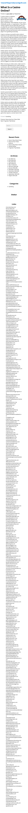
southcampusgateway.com (13, 278)
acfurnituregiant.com (11, 222)
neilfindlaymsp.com (11, 583)
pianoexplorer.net (10, 717)
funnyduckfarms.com (11, 771)
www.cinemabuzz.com (11, 702)
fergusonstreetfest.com (12, 749)
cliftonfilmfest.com (11, 330)
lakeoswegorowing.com (12, 781)
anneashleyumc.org (11, 667)
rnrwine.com (9, 780)
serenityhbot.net (10, 643)
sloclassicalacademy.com (12, 466)
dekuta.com (9, 701)
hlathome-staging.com (12, 384)
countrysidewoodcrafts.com (13, 243)
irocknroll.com (9, 338)
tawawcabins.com (10, 343)
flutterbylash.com (10, 768)
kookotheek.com (10, 275)
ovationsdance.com (11, 403)
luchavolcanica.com (11, 571)
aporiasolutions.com (11, 617)
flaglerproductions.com (12, 472)
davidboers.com (10, 632)
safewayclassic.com (11, 242)
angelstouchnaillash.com (12, 371)
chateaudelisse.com (11, 280)
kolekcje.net (9, 406)
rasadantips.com (10, 227)
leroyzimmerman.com (11, 775)
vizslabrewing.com (10, 350)
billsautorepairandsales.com (13, 745)
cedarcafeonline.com (11, 221)
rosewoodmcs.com (11, 705)
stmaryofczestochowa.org (12, 513)
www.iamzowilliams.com (12, 713)
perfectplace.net (10, 413)
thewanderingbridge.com (12, 516)
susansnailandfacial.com (12, 646)
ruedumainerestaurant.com (13, 495)
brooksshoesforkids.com (12, 614)
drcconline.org (9, 586)
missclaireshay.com (11, 207)
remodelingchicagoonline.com (14, 687)
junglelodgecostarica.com (12, 538)
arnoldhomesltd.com (11, 327)
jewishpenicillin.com (11, 396)
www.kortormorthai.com (12, 664)
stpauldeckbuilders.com (12, 670)
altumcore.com (10, 609)
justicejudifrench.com (11, 515)
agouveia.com (9, 784)
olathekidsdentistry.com (12, 364)
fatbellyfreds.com (10, 728)
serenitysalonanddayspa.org (13, 219)
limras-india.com (10, 208)
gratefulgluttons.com (11, 437)
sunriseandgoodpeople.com (13, 559)
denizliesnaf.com (10, 600)
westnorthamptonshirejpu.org (14, 286)
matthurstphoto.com (11, 752)
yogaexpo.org (9, 419)
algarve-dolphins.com (11, 542)
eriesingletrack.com (11, 358)
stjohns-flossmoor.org (11, 563)
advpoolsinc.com (10, 591)
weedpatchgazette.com (12, 355)
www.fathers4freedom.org (13, 650)
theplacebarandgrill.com (12, 588)
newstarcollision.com (11, 376)
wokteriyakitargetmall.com (13, 385)
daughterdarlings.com (11, 215)
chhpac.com (9, 790)
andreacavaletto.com (11, 422)
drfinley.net (9, 777)
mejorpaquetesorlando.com (13, 367)
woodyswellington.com (12, 726)
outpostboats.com (10, 432)
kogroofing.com (10, 271)
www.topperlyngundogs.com (13, 652)
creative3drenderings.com (12, 627)
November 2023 (13, 171)
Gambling (8, 116)
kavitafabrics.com (10, 570)
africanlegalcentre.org (11, 490)
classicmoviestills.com (11, 443)
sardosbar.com (9, 346)
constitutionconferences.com (13, 602)
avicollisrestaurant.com (12, 585)
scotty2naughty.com (11, 503)
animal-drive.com (10, 611)
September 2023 (13, 174)
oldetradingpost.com (11, 298)
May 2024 (11, 162)
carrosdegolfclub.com (11, 311)
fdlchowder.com (10, 678)
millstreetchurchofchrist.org (13, 760)
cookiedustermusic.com (12, 566)
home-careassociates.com (12, 420)
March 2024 (12, 165)
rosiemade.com (10, 361)
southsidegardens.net (11, 719)
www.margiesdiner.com (12, 676)
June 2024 (11, 160)
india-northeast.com (11, 323)
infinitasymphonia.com (12, 489)
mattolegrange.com (11, 536)
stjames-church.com (11, 501)
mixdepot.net (9, 704)
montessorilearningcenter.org (13, 748)
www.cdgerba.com (10, 734)
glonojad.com (9, 498)
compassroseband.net (11, 608)
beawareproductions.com (12, 507)
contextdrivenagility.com (12, 509)
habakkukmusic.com (11, 640)
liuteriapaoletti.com (11, 557)
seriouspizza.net (10, 606)
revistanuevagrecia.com (12, 499)
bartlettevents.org (10, 291)
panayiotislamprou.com (12, 277)
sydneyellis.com (10, 388)
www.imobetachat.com (12, 634)
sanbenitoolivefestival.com (13, 442)
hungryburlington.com (12, 521)
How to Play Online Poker (15, 140)
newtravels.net (9, 237)
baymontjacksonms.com (12, 551)
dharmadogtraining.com (12, 792)
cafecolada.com (10, 445)
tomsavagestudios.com (12, 397)
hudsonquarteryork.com (12, 731)
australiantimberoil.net (12, 303)
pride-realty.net (10, 765)
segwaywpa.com (10, 618)
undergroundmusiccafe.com (13, 803)
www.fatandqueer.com (11, 666)
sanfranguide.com (10, 451)
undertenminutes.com (11, 224)
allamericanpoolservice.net (13, 394)
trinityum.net (9, 720)
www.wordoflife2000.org (12, 339)
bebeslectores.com (11, 301)
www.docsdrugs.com (11, 675)
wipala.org (8, 428)
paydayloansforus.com (12, 239)
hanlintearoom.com (11, 769)
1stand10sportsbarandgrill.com (13, 3)
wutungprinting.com (11, 547)
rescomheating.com (11, 797)
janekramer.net (10, 525)
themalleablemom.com (12, 518)
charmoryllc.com (10, 452)
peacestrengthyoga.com (12, 656)
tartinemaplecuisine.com (12, 524)
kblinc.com (8, 356)
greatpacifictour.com (11, 577)
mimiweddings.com (11, 798)
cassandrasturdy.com (11, 440)
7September (17, 14)
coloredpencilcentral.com (12, 329)
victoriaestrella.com (11, 579)
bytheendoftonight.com (12, 434)
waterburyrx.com (10, 589)
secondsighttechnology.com (13, 379)
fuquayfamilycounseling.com (13, 783)
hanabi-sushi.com (10, 698)
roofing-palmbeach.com (12, 324)
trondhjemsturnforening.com (13, 740)
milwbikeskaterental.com (12, 550)
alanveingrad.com (10, 544)
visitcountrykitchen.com (12, 541)
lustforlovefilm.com (11, 486)
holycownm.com (10, 573)
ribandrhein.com (10, 405)
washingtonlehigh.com (12, 694)
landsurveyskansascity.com (13, 669)
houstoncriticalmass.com (12, 455)
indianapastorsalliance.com (13, 594)
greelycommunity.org (11, 493)
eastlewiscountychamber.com (13, 463)
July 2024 (11, 159)
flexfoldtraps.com (10, 661)
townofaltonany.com (11, 553)
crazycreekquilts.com (11, 477)
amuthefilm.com (10, 484)
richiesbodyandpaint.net (12, 211)
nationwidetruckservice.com (13, 574)
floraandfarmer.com (11, 315)
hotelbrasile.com (10, 288)
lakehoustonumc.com (11, 638)
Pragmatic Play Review (14, 148)
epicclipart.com (10, 263)
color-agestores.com (11, 426)
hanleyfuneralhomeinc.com (13, 365)
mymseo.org (9, 789)
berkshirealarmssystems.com (13, 349)
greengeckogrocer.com (12, 382)
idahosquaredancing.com (12, 341)
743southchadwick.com (12, 321)
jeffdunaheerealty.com (11, 655)
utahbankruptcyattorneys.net (13, 336)
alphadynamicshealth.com (12, 766)
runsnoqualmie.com (11, 673)
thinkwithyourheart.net (12, 335)
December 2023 (13, 169)
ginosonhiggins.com (11, 545)
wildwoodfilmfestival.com (12, 285)
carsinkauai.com (10, 758)
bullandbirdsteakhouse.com (13, 681)
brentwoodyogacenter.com (13, 688)
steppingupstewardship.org (13, 691)
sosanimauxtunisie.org (12, 269)
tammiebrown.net (10, 531)
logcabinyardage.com (11, 631)
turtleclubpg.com (10, 576)
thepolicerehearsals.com (12, 460)
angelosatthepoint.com (12, 592)
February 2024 (12, 166)
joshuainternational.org (12, 644)
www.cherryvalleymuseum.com (14, 295)
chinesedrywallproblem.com (13, 560)
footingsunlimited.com (12, 672)
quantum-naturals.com (12, 746)
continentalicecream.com (12, 475)
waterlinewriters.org (11, 623)
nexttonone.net (10, 641)
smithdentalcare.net (11, 801)
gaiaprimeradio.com (11, 530)
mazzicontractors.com (11, 722)
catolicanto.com (10, 408)
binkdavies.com (10, 478)
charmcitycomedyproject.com (13, 506)
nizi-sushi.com (9, 527)
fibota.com (8, 733)
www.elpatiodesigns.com (12, 730)
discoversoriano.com (11, 446)
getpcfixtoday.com (10, 259)
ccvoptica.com (9, 693)
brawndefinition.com (11, 474)
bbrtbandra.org (10, 260)
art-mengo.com (10, 528)
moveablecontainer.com (12, 292)
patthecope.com (10, 603)
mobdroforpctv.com (11, 438)
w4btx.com (8, 370)
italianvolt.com (9, 347)
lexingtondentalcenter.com (13, 387)
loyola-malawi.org (10, 429)
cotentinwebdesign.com (12, 297)
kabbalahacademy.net (11, 373)
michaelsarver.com (10, 381)
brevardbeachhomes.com (12, 318)
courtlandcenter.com (11, 582)
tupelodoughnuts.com (11, 362)
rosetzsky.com (9, 496)
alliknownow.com (10, 461)
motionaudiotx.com (11, 793)
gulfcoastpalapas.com (11, 620)
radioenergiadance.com (12, 274)
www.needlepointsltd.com (12, 679)
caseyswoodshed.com (11, 597)
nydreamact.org (10, 254)
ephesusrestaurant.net (12, 725)
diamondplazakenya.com (12, 742)
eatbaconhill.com (10, 231)
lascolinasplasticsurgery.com (13, 682)
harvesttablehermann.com (13, 309)
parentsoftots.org (10, 626)
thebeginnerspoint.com (12, 448)
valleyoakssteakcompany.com (13, 595)
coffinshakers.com (10, 512)
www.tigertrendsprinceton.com (14, 649)
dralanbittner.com (10, 352)
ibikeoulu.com (9, 510)
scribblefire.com (10, 417)
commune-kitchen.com (12, 483)
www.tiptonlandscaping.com (13, 690)
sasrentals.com (10, 378)
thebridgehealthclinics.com (13, 621)
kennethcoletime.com (11, 519)
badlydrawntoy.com (11, 637)
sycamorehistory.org (11, 707)
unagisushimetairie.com (12, 256)
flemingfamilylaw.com (11, 778)
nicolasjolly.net (9, 487)
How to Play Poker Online (15, 144)
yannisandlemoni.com (11, 353)
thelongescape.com (11, 534)
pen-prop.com (9, 647)
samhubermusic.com (11, 804)
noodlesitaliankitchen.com (12, 253)
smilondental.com (10, 375)
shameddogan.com (11, 624)
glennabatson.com (10, 469)
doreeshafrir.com (10, 504)
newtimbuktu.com (10, 228)
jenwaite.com (9, 772)
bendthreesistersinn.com (12, 562)
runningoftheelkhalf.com (12, 653)
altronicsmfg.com (10, 230)
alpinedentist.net (10, 272)
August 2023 (12, 175)
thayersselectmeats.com (12, 615)
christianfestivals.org (11, 539)
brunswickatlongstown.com (13, 522)
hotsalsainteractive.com (12, 218)
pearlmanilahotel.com (11, 265)
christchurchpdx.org (11, 480)
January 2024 (12, 168)
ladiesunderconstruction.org (13, 300)
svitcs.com (8, 605)
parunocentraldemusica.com (13, 736)
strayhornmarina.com (11, 471)
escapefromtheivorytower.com (14, 320)
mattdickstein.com (10, 635)
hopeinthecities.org (11, 435)
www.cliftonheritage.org (12, 684)
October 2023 (12, 172)
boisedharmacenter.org (12, 425)
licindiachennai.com (11, 213)
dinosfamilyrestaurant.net (12, 304)
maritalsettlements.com (12, 548)
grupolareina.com (10, 294)
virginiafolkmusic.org (11, 402)
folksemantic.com (10, 344)
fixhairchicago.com (11, 598)
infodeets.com (9, 216)
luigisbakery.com (10, 696)
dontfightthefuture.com (12, 326)
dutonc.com (9, 533)
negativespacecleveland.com (13, 556)
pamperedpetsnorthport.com (13, 359)
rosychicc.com (9, 431)
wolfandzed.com (10, 699)
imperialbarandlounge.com (13, 332)
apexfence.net (9, 806)
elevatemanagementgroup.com (14, 774)
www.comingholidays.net (12, 449)
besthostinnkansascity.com (13, 800)
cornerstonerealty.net (11, 708)
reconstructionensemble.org (13, 568)
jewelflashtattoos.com (11, 257)
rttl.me (7, 795)
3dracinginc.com (10, 454)
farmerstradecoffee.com (12, 629)
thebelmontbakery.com (12, 240)
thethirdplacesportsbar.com (13, 723)
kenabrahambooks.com (12, 481)
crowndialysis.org (10, 390)
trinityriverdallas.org (11, 411)
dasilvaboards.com (11, 467)
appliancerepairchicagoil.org (13, 245)
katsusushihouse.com (11, 492)
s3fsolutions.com (10, 317)
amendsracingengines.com (13, 662)
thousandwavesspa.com (12, 580)
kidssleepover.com (10, 236)
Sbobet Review (12, 146)
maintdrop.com (10, 266)
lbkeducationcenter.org (12, 410)
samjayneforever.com (11, 751)
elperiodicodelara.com (11, 210)
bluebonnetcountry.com (12, 262)
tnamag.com (9, 612)
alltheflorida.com (10, 754)
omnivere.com (9, 225)
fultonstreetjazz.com (11, 289)
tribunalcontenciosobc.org (13, 464)
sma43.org (8, 685)
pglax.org (8, 554)
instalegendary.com (11, 248)
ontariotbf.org (9, 246)
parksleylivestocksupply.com (13, 423)
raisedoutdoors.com (11, 333)
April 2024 (11, 163)
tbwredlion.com (10, 743)
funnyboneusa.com (11, 565)
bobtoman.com (10, 268)
